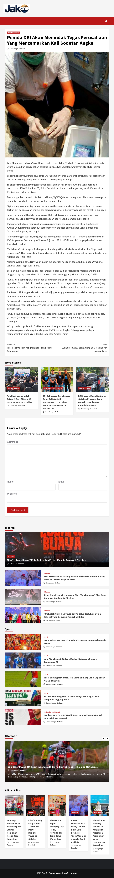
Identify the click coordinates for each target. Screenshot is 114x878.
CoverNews (55, 873)
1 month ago (50, 647)
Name (11, 481)
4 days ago (99, 849)
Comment (13, 441)
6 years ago (14, 49)
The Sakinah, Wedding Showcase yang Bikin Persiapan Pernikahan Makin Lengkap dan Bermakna (99, 832)
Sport (46, 637)
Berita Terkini (13, 33)
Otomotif (12, 763)
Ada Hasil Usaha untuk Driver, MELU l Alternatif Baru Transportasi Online (19, 399)
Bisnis (59, 388)
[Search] (106, 21)
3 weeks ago (49, 412)
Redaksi (22, 49)
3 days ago (50, 583)
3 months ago (51, 722)
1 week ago (14, 405)
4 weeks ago (85, 409)
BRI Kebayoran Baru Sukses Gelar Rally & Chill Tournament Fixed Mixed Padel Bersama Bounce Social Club (56, 402)
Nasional (11, 812)
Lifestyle (97, 812)
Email (62, 481)
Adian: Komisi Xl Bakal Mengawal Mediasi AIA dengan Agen (84, 347)
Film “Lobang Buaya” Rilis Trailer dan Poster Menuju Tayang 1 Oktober (46, 560)
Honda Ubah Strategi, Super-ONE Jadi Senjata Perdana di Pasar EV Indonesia (51, 766)
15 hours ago (14, 842)
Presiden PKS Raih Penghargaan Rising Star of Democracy (30, 347)
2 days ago (13, 564)
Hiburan (11, 556)
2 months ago (51, 684)
